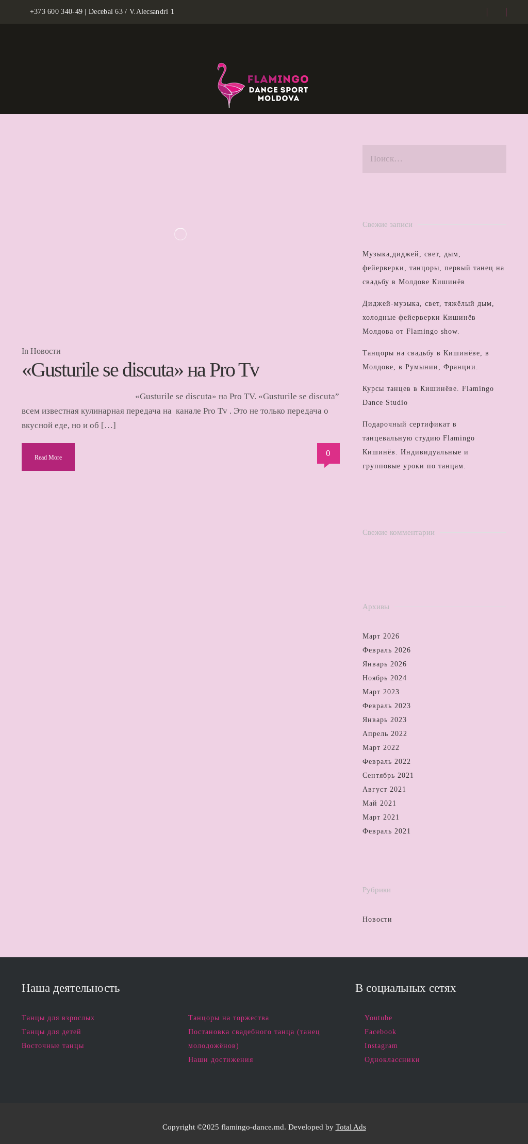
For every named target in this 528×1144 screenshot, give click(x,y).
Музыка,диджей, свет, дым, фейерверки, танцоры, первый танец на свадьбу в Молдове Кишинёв (433, 268)
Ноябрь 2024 (384, 678)
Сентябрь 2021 (388, 775)
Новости (45, 351)
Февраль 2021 (386, 831)
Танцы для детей (51, 1032)
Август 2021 (384, 789)
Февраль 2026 (386, 650)
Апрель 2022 (384, 734)
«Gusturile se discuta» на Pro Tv (140, 369)
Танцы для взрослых (58, 1018)
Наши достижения (220, 1060)
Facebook (381, 1032)
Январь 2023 (384, 720)
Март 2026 (381, 636)
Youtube (378, 1018)
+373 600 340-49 (56, 11)
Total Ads (351, 1127)
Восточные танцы (53, 1046)
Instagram (381, 1046)
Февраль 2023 (386, 706)
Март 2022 (381, 747)
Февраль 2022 (386, 761)
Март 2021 (381, 817)
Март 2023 (381, 692)
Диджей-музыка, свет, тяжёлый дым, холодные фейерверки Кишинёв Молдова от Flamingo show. (428, 317)
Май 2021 (379, 803)
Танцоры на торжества (228, 1018)
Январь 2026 (384, 664)
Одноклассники (392, 1060)
